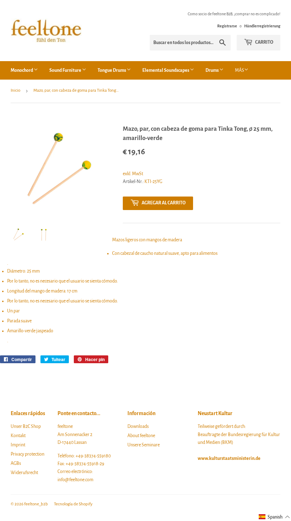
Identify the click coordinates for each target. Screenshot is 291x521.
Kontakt (18, 435)
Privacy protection (27, 454)
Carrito (263, 42)
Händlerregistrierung (262, 26)
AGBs (16, 463)
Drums (212, 70)
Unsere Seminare (143, 444)
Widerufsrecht (24, 472)
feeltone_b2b (36, 504)
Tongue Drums (112, 70)
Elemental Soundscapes (166, 70)
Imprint (18, 444)
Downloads (138, 426)
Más (239, 70)
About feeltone (141, 435)
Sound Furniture (65, 70)
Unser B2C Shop (26, 426)
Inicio (15, 90)
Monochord (22, 70)
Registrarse (227, 26)
